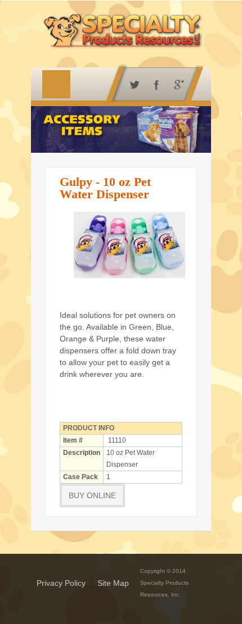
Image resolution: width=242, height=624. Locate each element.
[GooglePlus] (177, 84)
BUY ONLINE (92, 495)
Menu (56, 84)
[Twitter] (132, 84)
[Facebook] (154, 84)
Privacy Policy (61, 583)
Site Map (113, 583)
